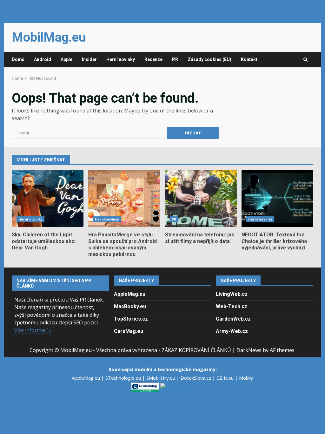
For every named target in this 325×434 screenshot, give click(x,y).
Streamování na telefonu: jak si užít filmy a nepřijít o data (201, 198)
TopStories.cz (131, 319)
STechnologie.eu (123, 378)
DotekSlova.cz (196, 378)
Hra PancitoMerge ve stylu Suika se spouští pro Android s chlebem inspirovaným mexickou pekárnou (124, 198)
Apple (66, 59)
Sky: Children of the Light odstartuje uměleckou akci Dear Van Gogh (47, 198)
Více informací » (32, 330)
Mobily (246, 378)
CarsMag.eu (128, 331)
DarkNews (249, 350)
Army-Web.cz (232, 331)
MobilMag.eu (49, 37)
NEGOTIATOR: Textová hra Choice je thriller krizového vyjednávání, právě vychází (277, 198)
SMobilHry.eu (161, 378)
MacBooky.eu (130, 306)
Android (42, 59)
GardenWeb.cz (233, 319)
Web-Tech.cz (231, 306)
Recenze (153, 59)
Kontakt (249, 59)
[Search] (305, 60)
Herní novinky (120, 59)
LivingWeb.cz (232, 294)
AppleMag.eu (129, 294)
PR (175, 59)
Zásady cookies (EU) (209, 59)
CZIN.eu (225, 378)
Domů (18, 59)
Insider (89, 59)
